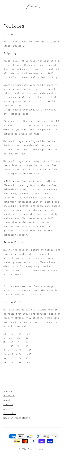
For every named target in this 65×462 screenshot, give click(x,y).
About (6, 400)
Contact (8, 404)
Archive (8, 409)
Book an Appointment (16, 418)
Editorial (9, 413)
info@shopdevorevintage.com (21, 110)
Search (7, 391)
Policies (9, 395)
